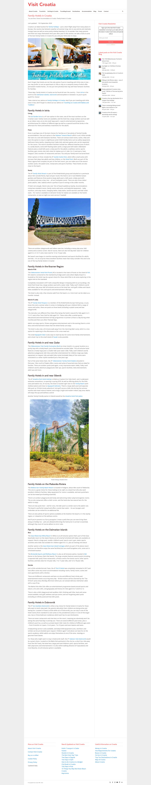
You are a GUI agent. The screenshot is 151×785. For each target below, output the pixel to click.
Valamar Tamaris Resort (63, 135)
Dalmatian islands (43, 95)
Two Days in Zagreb (68, 757)
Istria (82, 92)
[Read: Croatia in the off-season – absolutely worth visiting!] (100, 113)
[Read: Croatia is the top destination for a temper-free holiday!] (100, 98)
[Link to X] (110, 782)
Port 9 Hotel (60, 568)
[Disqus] (61, 672)
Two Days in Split (67, 760)
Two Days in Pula (67, 766)
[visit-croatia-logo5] (42, 5)
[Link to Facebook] (112, 782)
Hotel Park (69, 159)
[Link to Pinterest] (119, 782)
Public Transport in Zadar (70, 748)
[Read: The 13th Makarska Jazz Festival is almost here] (100, 59)
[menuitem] (33, 11)
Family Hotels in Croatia (40, 15)
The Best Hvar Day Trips (70, 755)
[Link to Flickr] (122, 782)
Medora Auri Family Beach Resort (42, 488)
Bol (85, 554)
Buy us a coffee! (33, 755)
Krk (89, 272)
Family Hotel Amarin (40, 173)
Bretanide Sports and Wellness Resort (44, 554)
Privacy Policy (32, 762)
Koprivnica (65, 773)
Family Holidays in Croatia (56, 100)
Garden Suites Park (60, 157)
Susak (55, 337)
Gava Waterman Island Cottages (54, 546)
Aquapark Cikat (40, 335)
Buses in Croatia (100, 753)
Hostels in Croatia (68, 753)
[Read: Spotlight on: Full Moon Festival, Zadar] (100, 66)
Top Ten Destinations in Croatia (106, 757)
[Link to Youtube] (117, 782)
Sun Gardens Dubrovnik (41, 606)
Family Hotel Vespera (40, 303)
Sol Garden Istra (36, 116)
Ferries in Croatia (101, 755)
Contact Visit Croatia (35, 752)
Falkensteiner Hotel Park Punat (41, 272)
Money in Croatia (101, 748)
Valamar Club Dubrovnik (77, 639)
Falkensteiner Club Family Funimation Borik (46, 346)
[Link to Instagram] (115, 782)
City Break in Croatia (69, 764)
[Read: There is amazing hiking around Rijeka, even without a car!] (100, 106)
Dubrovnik (53, 95)
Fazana (64, 751)
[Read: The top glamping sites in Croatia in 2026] (100, 73)
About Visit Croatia (34, 748)
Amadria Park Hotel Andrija (42, 379)
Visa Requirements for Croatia (105, 751)
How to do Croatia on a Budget (72, 762)
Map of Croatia (100, 760)
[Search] (122, 11)
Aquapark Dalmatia (54, 386)
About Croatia (100, 762)
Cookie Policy (32, 759)
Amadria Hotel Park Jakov (73, 396)
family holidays (54, 27)
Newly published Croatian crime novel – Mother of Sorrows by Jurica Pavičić (112, 91)
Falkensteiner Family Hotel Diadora (65, 361)
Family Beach (80, 384)
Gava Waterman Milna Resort (41, 536)
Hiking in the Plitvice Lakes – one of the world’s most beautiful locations (112, 82)
